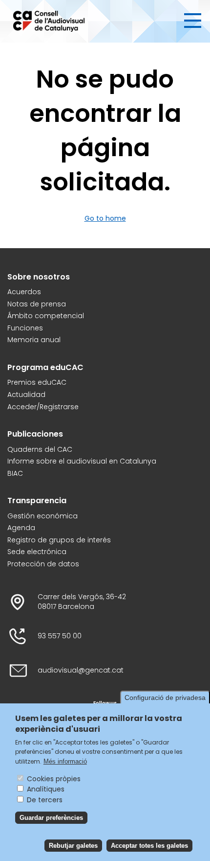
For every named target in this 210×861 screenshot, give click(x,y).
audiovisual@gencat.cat (81, 670)
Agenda (21, 528)
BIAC (15, 473)
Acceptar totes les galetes (149, 845)
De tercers (45, 800)
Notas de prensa (36, 304)
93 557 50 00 (60, 636)
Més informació (65, 761)
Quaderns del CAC (39, 449)
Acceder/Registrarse (43, 407)
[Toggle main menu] (192, 20)
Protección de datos (43, 564)
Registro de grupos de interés (59, 540)
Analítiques (45, 789)
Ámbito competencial (45, 316)
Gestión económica (42, 516)
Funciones (25, 328)
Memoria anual (34, 340)
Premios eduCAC (36, 382)
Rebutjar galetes (73, 845)
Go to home (105, 218)
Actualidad (26, 394)
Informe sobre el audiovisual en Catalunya (81, 461)
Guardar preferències (51, 817)
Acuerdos (24, 292)
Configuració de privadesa (165, 697)
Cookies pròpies (54, 779)
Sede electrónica (36, 552)
